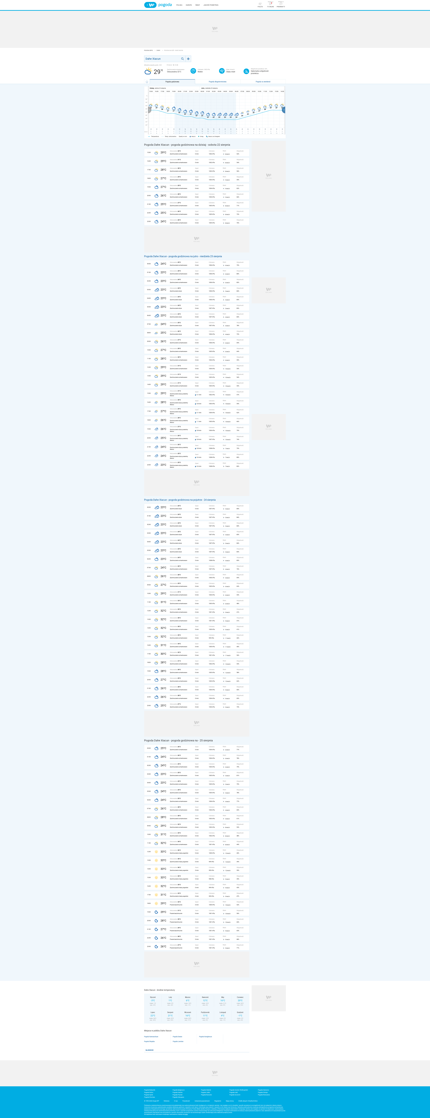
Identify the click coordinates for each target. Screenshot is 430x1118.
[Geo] (188, 59)
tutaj (186, 1114)
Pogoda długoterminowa (217, 81)
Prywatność (186, 1101)
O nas (176, 1101)
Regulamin (217, 1101)
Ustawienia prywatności (202, 1101)
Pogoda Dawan (177, 1037)
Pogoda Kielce (148, 1092)
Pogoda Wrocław (149, 1097)
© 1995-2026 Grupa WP (151, 1101)
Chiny (159, 50)
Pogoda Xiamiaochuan (151, 1037)
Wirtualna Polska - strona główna (150, 5)
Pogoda (165, 5)
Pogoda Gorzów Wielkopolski (238, 1090)
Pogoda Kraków (178, 1092)
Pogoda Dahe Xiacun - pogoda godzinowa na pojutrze (173, 499)
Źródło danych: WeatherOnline (248, 1101)
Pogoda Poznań (177, 1095)
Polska (179, 5)
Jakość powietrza (210, 5)
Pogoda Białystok (149, 1090)
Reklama (166, 1101)
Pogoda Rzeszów (206, 1095)
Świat (197, 5)
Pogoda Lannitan (178, 1041)
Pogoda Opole (148, 1095)
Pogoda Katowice (263, 1090)
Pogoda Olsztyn (263, 1092)
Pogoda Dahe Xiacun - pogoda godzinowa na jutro (171, 256)
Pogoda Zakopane (178, 1097)
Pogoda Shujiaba (149, 1041)
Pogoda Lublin (205, 1092)
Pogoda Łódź (233, 1092)
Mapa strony (230, 1101)
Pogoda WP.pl (148, 50)
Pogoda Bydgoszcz (179, 1090)
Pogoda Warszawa (264, 1095)
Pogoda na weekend (263, 81)
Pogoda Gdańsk (206, 1090)
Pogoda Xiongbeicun (205, 1037)
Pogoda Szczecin (234, 1095)
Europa (189, 5)
